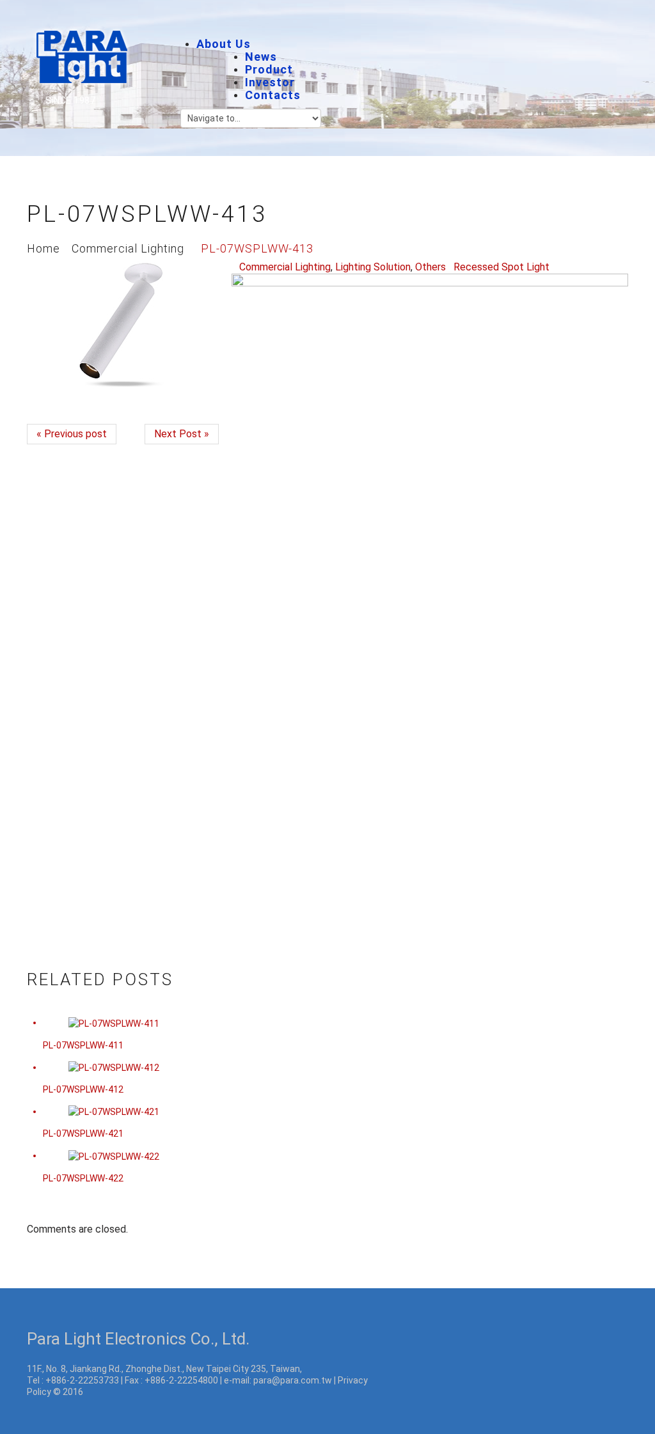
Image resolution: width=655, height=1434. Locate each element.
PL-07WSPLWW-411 (83, 1045)
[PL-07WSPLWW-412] (113, 1067)
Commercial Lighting (128, 248)
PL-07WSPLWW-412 (83, 1089)
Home (43, 248)
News (261, 56)
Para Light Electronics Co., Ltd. (138, 1338)
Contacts (273, 95)
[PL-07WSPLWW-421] (113, 1111)
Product (269, 69)
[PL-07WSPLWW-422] (113, 1155)
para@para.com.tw (292, 1380)
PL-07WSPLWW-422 (83, 1178)
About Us (223, 44)
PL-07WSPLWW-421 (83, 1133)
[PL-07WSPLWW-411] (113, 1022)
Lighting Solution (373, 267)
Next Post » (181, 434)
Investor (270, 82)
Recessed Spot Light (501, 267)
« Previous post (71, 434)
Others (430, 267)
